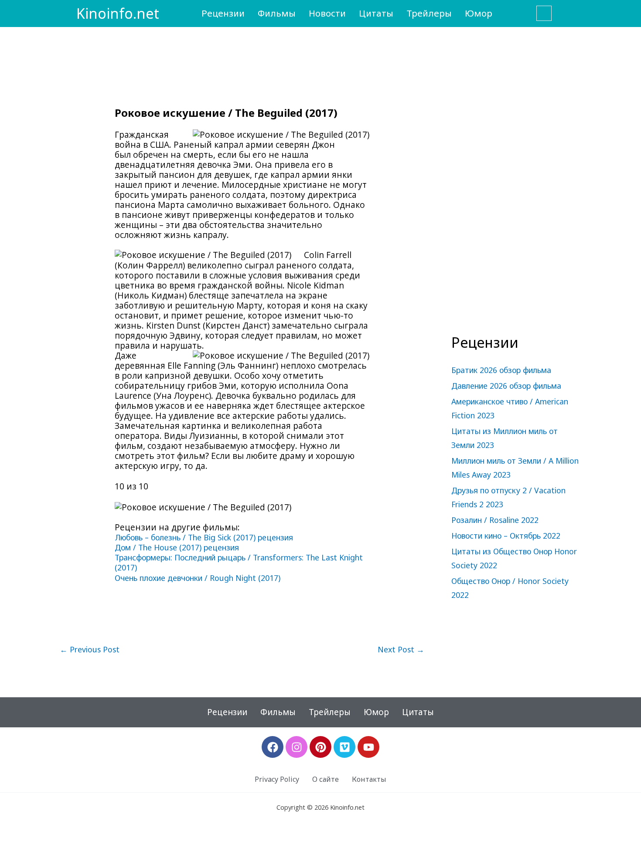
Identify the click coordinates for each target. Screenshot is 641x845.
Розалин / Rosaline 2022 (495, 520)
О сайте (325, 779)
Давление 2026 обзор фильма (506, 385)
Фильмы (277, 13)
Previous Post (89, 650)
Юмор (478, 13)
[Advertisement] (516, 185)
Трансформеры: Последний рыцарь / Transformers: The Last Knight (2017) (239, 562)
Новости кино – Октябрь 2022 (505, 535)
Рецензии (223, 13)
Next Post (401, 650)
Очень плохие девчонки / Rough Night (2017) (197, 578)
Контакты (369, 779)
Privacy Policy (277, 779)
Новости (327, 13)
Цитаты (376, 13)
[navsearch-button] (544, 13)
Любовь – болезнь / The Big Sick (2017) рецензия (204, 537)
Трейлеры (429, 13)
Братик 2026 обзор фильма (501, 370)
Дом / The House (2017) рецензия (177, 547)
